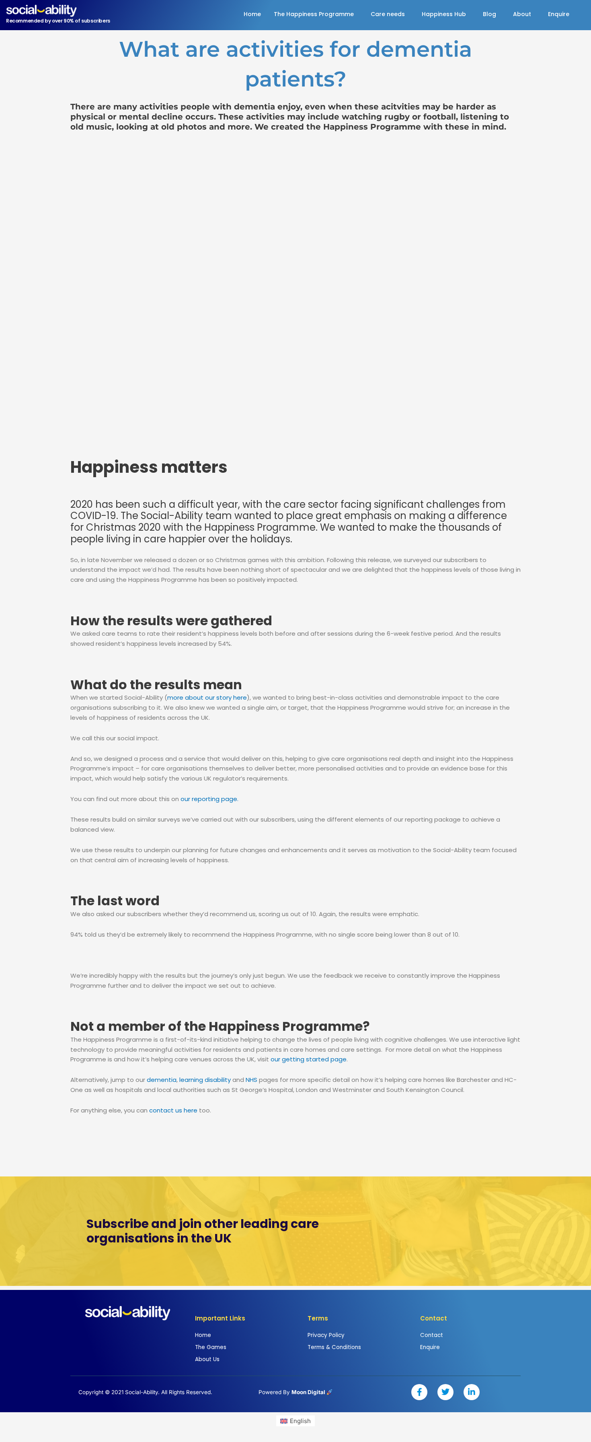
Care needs (388, 14)
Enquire (558, 14)
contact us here (172, 1110)
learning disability (205, 1079)
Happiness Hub (444, 14)
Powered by (292, 1392)
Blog (489, 14)
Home (252, 14)
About (522, 14)
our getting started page (309, 1059)
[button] (315, 14)
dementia (161, 1079)
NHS (251, 1079)
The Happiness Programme (314, 14)
